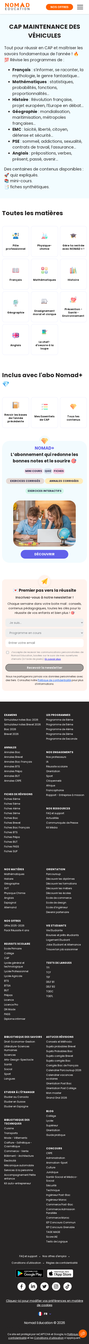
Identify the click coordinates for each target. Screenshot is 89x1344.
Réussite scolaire (56, 766)
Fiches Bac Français (17, 827)
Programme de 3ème (59, 734)
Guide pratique (55, 1135)
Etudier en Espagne (16, 1106)
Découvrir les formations (61, 883)
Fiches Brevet (12, 822)
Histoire (8, 879)
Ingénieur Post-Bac (58, 1195)
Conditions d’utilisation (49, 1338)
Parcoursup (53, 874)
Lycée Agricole (13, 976)
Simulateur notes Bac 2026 (21, 719)
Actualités (52, 818)
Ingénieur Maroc (56, 1199)
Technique (53, 1190)
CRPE (49, 1153)
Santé (8, 1064)
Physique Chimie (14, 893)
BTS (6, 981)
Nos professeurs (56, 757)
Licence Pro (11, 1004)
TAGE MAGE (53, 1232)
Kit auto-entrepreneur (17, 1183)
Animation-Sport (56, 1162)
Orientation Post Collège (61, 1088)
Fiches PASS (11, 846)
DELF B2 (50, 986)
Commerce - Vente (16, 1151)
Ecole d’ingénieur (57, 907)
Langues (9, 1078)
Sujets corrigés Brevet (59, 1056)
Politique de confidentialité (54, 680)
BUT (6, 990)
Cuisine (9, 1128)
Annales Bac (12, 752)
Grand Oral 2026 (56, 1097)
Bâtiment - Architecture (19, 1156)
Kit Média (52, 827)
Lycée (49, 1120)
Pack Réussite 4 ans (16, 930)
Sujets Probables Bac (59, 1051)
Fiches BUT (11, 842)
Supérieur (52, 1125)
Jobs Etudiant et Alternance (63, 944)
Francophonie (55, 790)
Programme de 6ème (59, 719)
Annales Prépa (13, 771)
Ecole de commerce (58, 898)
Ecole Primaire (13, 948)
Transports (11, 1133)
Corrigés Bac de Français (62, 1065)
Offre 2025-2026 (14, 925)
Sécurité (51, 1185)
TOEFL (49, 996)
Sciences (10, 1055)
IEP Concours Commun (61, 1222)
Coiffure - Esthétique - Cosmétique (18, 1144)
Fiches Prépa (12, 837)
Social (8, 1069)
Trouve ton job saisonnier (62, 949)
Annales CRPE (12, 780)
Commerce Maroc (57, 1217)
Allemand (10, 907)
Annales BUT (12, 776)
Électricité (10, 1160)
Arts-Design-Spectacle (18, 1059)
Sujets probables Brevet (61, 1046)
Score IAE (52, 1236)
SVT (6, 888)
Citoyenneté (53, 780)
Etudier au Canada (16, 1097)
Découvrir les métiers (59, 888)
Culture (50, 1167)
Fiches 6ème (12, 799)
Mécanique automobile (19, 1165)
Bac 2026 (10, 729)
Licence (9, 1000)
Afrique (50, 785)
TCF (48, 972)
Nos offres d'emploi (54, 1256)
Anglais (9, 898)
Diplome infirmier (14, 1019)
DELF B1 (50, 982)
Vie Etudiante (54, 930)
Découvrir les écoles (58, 893)
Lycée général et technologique (14, 964)
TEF (48, 977)
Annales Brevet (13, 757)
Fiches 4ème (12, 808)
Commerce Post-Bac (59, 1204)
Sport (49, 776)
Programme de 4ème (59, 729)
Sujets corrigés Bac (58, 1060)
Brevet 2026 (11, 734)
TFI (47, 967)
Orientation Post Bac (59, 1083)
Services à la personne (18, 1170)
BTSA (7, 985)
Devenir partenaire (57, 912)
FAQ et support (55, 813)
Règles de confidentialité (61, 1263)
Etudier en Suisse (14, 1101)
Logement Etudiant (58, 940)
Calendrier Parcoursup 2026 (63, 1070)
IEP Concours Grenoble (60, 1227)
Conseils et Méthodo (59, 1041)
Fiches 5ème (12, 803)
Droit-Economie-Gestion (19, 1041)
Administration (55, 1158)
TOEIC (49, 991)
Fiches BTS (11, 832)
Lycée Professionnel (16, 971)
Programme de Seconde (61, 738)
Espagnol (10, 902)
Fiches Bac (11, 818)
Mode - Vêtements (15, 1138)
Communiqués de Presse (62, 822)
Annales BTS (12, 766)
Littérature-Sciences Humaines (16, 1048)
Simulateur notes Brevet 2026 (22, 724)
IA (47, 761)
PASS (7, 1014)
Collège (9, 953)
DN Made (9, 1009)
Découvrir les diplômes (60, 879)
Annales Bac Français (18, 761)
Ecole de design (56, 902)
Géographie (11, 883)
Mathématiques (14, 874)
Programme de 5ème (59, 724)
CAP (6, 958)
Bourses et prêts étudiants (62, 935)
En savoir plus (53, 659)
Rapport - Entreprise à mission (65, 795)
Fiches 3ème (12, 813)
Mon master (53, 1093)
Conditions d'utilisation (26, 1263)
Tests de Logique (56, 1241)
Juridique (52, 1172)
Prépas (8, 995)
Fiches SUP (10, 851)
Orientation (53, 771)
